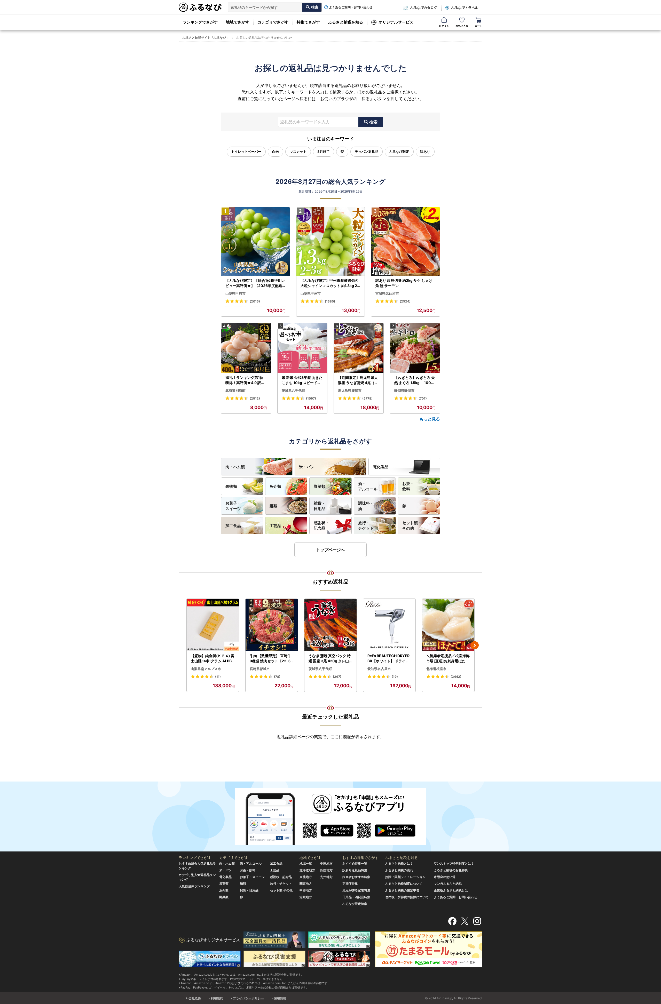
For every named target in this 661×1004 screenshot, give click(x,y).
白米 (275, 151)
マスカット (298, 151)
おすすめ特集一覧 (354, 863)
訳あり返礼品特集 (354, 870)
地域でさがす (237, 22)
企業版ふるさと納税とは (451, 890)
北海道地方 (307, 870)
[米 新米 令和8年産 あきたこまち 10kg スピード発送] (302, 348)
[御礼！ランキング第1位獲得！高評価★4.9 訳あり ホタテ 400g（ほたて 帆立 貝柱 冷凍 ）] (246, 348)
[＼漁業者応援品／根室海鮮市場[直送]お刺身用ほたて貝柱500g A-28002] (448, 625)
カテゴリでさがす (272, 22)
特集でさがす (308, 22)
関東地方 (306, 884)
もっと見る (429, 418)
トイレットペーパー (246, 151)
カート (478, 25)
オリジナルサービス (396, 22)
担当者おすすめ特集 (356, 877)
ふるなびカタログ (423, 7)
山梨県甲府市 (235, 293)
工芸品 (275, 525)
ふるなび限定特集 (354, 904)
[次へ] (474, 645)
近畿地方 (306, 897)
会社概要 (194, 998)
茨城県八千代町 (293, 390)
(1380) (330, 301)
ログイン (444, 25)
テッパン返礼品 (366, 151)
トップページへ (330, 549)
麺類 (273, 506)
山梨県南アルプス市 (206, 669)
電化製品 (380, 466)
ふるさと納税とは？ (399, 863)
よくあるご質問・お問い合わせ (350, 7)
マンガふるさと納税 (448, 884)
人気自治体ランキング (194, 886)
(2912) (255, 398)
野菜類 (319, 486)
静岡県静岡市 (404, 390)
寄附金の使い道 (444, 877)
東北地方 (306, 877)
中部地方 (306, 890)
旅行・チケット (366, 525)
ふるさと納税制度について (403, 884)
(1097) (311, 398)
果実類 (224, 884)
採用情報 (280, 998)
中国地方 (326, 863)
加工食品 (233, 525)
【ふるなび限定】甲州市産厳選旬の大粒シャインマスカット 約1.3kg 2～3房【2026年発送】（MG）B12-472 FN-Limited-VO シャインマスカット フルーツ (330, 283)
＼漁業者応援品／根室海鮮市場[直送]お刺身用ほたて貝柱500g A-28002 (448, 658)
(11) (218, 677)
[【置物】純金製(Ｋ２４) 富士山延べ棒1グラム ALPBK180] (213, 625)
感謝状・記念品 (321, 525)
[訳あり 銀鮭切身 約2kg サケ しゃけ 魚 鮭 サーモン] (405, 241)
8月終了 (323, 151)
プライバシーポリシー (248, 998)
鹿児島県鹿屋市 (349, 390)
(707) (423, 398)
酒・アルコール (367, 486)
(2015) (255, 301)
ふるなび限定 (399, 151)
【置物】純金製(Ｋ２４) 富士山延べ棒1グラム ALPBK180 (212, 658)
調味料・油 (366, 506)
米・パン (306, 466)
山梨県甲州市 (311, 293)
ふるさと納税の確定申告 (402, 890)
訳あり (425, 151)
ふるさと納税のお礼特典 (451, 870)
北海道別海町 (235, 390)
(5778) (367, 398)
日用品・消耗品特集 (356, 897)
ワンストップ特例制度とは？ (454, 863)
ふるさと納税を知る (345, 22)
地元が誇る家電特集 (356, 890)
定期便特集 (350, 884)
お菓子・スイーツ (233, 506)
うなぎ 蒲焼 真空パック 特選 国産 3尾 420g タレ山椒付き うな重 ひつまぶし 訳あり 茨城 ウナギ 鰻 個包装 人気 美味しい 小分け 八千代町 (330, 658)
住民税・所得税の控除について (407, 897)
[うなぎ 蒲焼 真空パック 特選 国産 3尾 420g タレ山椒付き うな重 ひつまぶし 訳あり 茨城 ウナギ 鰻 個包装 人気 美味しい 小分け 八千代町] (330, 625)
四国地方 (326, 870)
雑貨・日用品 (319, 506)
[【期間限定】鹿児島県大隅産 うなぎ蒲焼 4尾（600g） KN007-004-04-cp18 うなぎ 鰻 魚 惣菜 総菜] (358, 348)
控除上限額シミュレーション (405, 877)
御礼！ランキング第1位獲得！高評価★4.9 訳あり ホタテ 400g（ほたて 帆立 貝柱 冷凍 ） (245, 380)
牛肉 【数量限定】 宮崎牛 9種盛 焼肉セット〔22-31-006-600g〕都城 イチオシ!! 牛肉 (271, 658)
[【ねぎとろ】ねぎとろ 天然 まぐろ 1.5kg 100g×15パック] (415, 348)
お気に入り (461, 25)
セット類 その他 (281, 890)
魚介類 (275, 486)
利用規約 (217, 998)
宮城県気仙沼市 (387, 293)
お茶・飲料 (408, 486)
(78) (277, 677)
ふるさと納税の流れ (399, 870)
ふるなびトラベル (464, 7)
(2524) (405, 301)
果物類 (231, 486)
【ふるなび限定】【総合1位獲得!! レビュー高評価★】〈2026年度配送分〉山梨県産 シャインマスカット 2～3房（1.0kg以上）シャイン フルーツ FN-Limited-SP (255, 283)
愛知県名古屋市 (379, 669)
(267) (337, 677)
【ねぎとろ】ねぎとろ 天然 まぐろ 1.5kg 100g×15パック (414, 380)
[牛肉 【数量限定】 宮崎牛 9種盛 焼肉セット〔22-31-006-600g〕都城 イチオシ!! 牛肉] (272, 625)
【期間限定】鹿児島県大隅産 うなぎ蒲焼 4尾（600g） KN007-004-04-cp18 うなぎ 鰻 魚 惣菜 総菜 (358, 380)
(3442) (456, 677)
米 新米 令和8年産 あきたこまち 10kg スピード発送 (302, 380)
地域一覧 (306, 863)
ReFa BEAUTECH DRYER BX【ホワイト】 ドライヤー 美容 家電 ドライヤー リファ (388, 658)
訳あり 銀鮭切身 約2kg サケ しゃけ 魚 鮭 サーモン (403, 283)
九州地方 (326, 877)
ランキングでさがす (200, 22)
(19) (395, 677)
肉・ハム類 (235, 466)
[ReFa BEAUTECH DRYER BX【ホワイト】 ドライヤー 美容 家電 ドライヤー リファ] (389, 625)
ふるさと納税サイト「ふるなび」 (206, 37)
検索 (373, 121)
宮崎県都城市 (260, 669)
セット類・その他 (412, 525)
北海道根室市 (436, 669)
